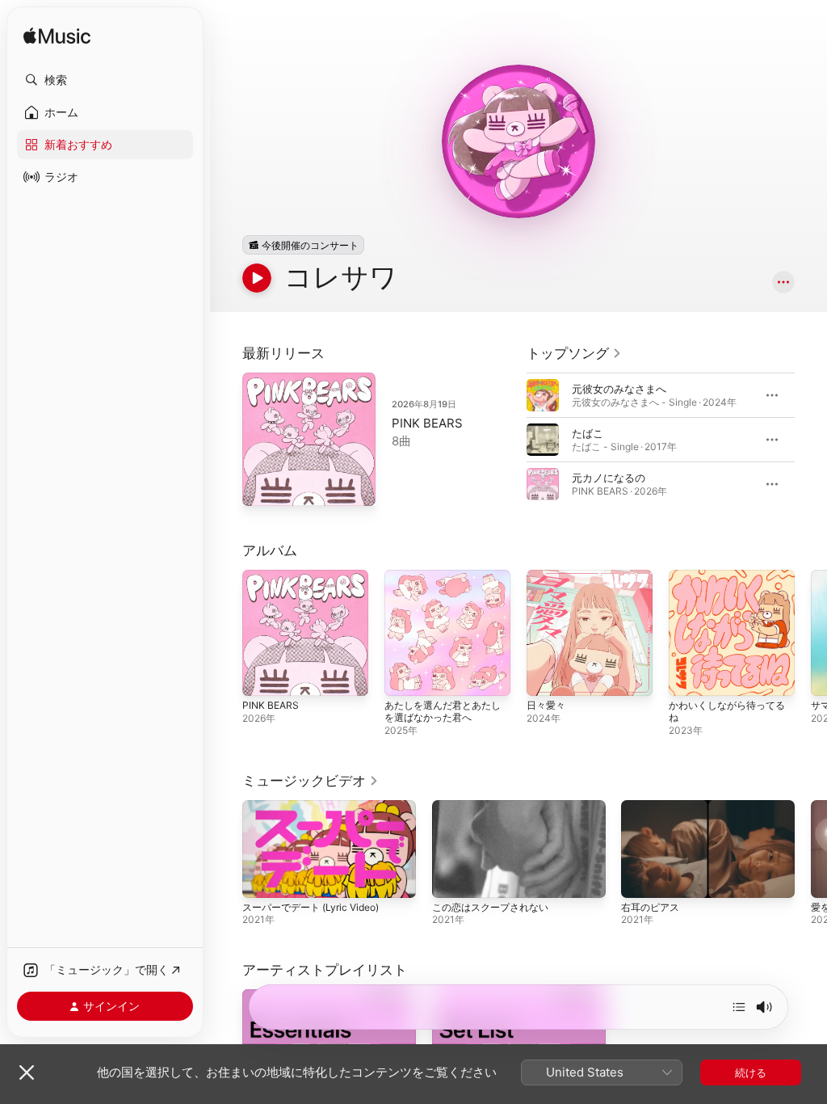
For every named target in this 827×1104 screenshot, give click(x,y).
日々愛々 (546, 705)
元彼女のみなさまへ (619, 388)
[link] (574, 353)
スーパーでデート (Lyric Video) (310, 907)
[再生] (256, 278)
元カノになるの (608, 477)
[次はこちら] (739, 1007)
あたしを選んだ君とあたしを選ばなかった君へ (442, 711)
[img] (56, 36)
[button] (105, 80)
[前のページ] (510, 440)
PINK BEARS (427, 423)
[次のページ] (811, 440)
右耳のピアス (650, 907)
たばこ (587, 433)
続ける (750, 1072)
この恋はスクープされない (490, 907)
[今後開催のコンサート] (303, 245)
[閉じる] (26, 1072)
